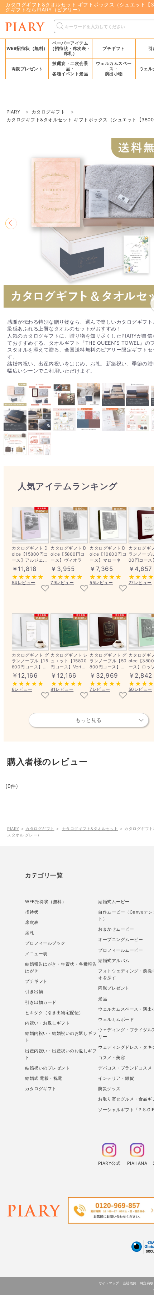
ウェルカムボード (116, 1019)
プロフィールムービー (120, 950)
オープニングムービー (120, 939)
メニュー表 (36, 953)
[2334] (123, 589)
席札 (29, 932)
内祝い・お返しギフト (47, 1023)
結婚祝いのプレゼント (47, 1068)
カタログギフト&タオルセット (90, 828)
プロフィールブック (45, 943)
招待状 (32, 912)
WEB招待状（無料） (27, 48)
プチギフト (36, 981)
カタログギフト (39, 828)
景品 (102, 998)
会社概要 (129, 1283)
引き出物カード (41, 1002)
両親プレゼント (114, 988)
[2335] (45, 589)
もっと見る (89, 720)
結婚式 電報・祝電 (43, 1078)
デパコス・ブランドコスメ (125, 1068)
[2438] (84, 696)
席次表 (32, 922)
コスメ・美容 (111, 1057)
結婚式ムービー (114, 901)
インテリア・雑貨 (116, 1078)
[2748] (123, 696)
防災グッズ (109, 1088)
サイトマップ (109, 1283)
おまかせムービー (116, 929)
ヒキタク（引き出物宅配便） (54, 1012)
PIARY (13, 828)
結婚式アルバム (114, 960)
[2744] (45, 696)
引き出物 (34, 991)
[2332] (84, 589)
